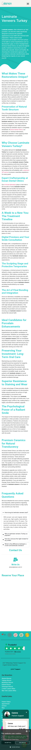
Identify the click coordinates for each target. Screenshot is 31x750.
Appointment (6, 704)
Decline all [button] (22, 742)
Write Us (15, 564)
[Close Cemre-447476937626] (26, 712)
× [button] (29, 731)
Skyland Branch (6, 678)
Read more (22, 739)
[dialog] (15, 739)
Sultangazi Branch (7, 686)
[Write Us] (15, 559)
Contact (4, 706)
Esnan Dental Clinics (16, 129)
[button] (27, 3)
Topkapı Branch (6, 680)
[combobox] (27, 731)
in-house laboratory (10, 184)
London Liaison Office (8, 688)
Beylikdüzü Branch (7, 682)
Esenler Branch (6, 684)
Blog (3, 708)
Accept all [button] (8, 742)
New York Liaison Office (9, 690)
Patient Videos (6, 702)
